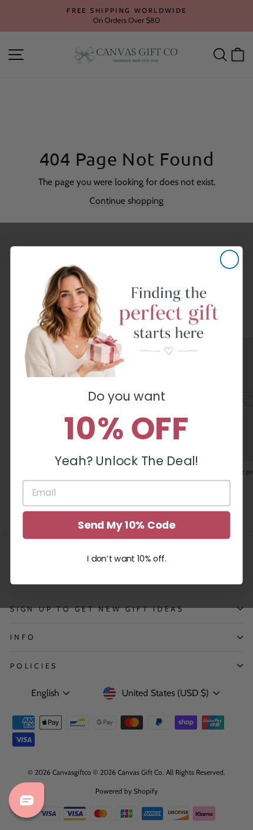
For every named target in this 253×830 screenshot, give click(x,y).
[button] (126, 319)
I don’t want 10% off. (126, 558)
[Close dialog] (230, 259)
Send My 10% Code (126, 525)
